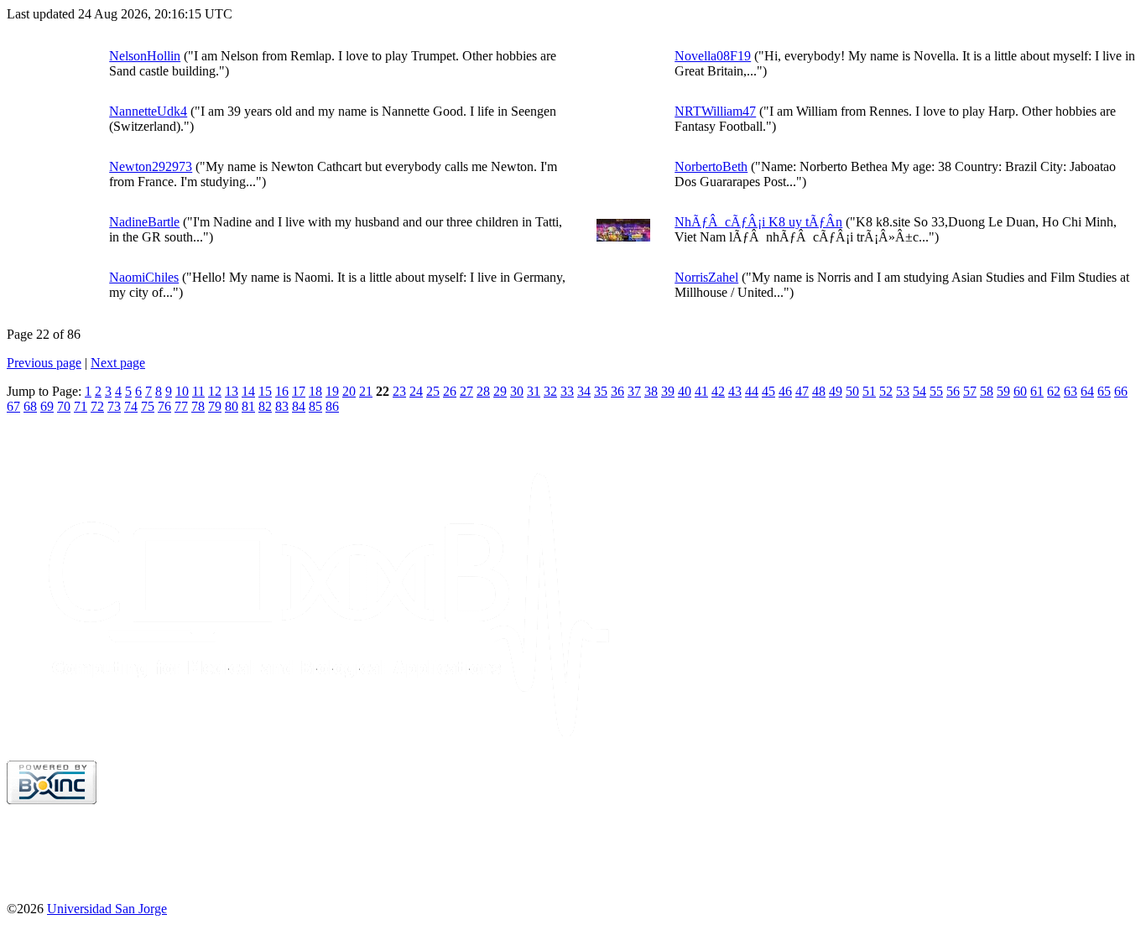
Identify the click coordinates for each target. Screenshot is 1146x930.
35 (600, 391)
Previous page (44, 363)
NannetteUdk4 (148, 111)
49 (835, 391)
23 (399, 391)
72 (97, 406)
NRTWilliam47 (715, 111)
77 (181, 406)
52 (886, 391)
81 (248, 406)
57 (970, 391)
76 (164, 406)
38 (651, 391)
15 (265, 391)
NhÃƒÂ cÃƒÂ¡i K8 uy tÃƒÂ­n (758, 222)
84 (298, 406)
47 (802, 391)
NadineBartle (144, 222)
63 (1070, 391)
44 (751, 391)
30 (517, 391)
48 (819, 391)
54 (919, 391)
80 (231, 406)
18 (315, 391)
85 (315, 406)
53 (902, 391)
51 (869, 391)
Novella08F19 (713, 56)
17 (298, 391)
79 (214, 406)
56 (953, 391)
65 (1104, 391)
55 (936, 391)
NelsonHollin (144, 56)
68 (30, 406)
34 (584, 391)
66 (1121, 391)
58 (986, 391)
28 (483, 391)
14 (248, 391)
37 (634, 391)
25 (433, 391)
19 (332, 391)
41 (701, 391)
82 (265, 406)
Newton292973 (150, 166)
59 (1003, 391)
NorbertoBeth (711, 166)
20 (349, 391)
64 (1087, 391)
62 (1053, 391)
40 (684, 391)
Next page (118, 363)
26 (449, 391)
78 (198, 406)
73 (114, 406)
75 (147, 406)
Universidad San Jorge (107, 908)
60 (1020, 391)
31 (533, 391)
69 (47, 406)
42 (718, 391)
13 (231, 391)
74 (131, 406)
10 (182, 391)
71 (80, 406)
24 (416, 391)
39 (668, 391)
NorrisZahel (706, 277)
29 (500, 391)
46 (785, 391)
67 (13, 406)
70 (63, 406)
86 (332, 406)
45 (768, 391)
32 (550, 391)
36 (617, 391)
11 (198, 391)
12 (214, 391)
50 (852, 391)
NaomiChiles (144, 277)
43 (735, 391)
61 (1037, 391)
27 (466, 391)
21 (365, 391)
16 (282, 391)
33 (567, 391)
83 (282, 406)
